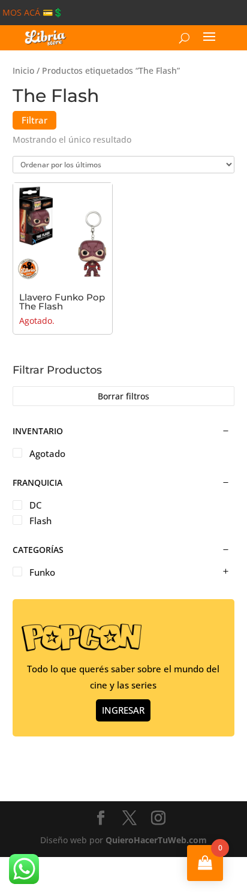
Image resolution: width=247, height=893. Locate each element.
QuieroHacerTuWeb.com (156, 840)
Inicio (23, 70)
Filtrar (34, 120)
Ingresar (123, 710)
